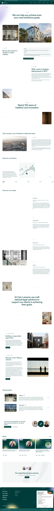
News (48, 0)
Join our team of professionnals (28, 58)
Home (3, 7)
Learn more (8, 347)
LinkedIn (4, 505)
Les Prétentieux (9, 509)
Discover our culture (8, 426)
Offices (43, 2)
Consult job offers (15, 426)
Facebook (13, 505)
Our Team (35, 2)
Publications (45, 0)
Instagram (8, 505)
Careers (47, 2)
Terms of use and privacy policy (44, 509)
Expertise (39, 2)
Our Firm (30, 2)
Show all (50, 436)
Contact (50, 0)
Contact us (27, 477)
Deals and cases (41, 0)
